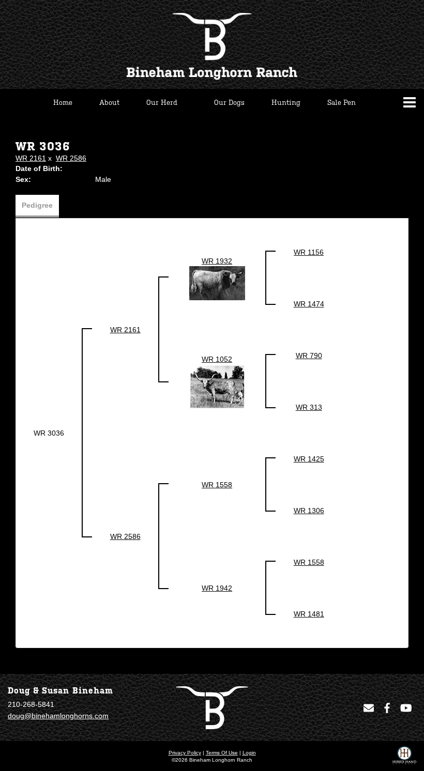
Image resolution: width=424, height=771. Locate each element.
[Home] (212, 707)
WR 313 (309, 407)
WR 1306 (309, 510)
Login (249, 752)
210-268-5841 (31, 704)
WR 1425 (309, 459)
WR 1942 (217, 588)
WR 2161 (31, 158)
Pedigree (37, 205)
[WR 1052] (217, 386)
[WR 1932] (217, 283)
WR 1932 (217, 261)
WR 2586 (71, 158)
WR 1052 (217, 359)
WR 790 (309, 355)
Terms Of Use (222, 752)
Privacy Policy (185, 752)
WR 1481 (309, 614)
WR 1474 (309, 304)
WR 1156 (309, 252)
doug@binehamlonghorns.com (58, 716)
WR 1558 (217, 485)
